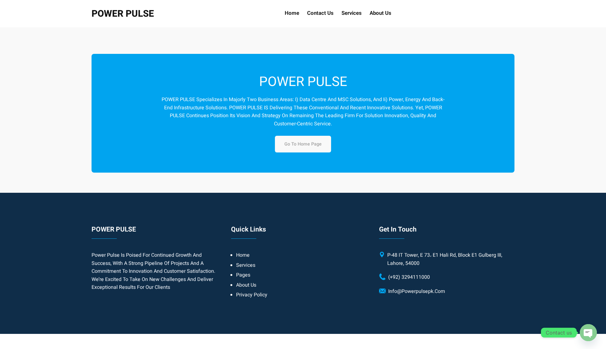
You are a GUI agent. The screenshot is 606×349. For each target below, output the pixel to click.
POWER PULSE (123, 13)
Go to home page (303, 144)
